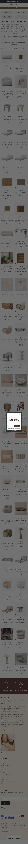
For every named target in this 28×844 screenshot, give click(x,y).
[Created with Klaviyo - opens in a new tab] (14, 430)
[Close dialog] (19, 414)
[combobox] (8, 426)
